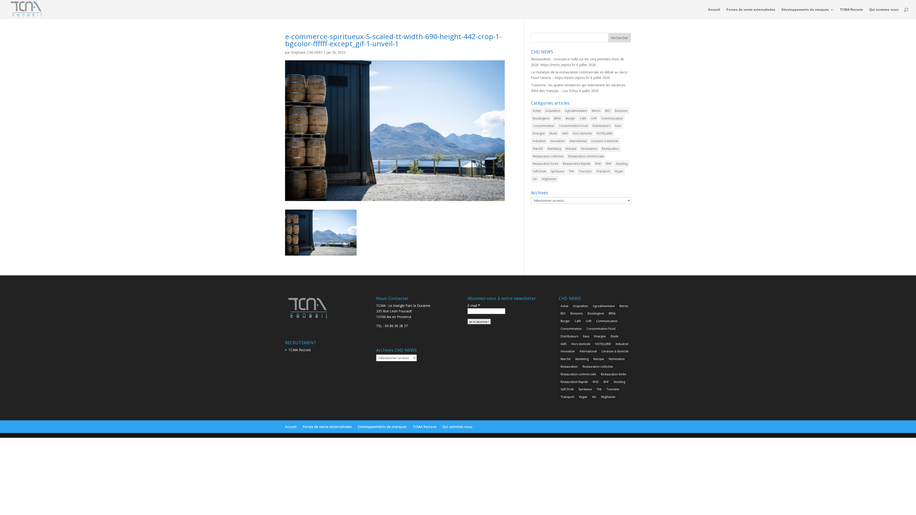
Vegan (619, 171)
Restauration (610, 149)
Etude (553, 133)
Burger (570, 118)
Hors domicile (582, 133)
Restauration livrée (545, 164)
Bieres (596, 111)
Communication (612, 118)
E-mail (474, 305)
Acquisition (552, 111)
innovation (557, 141)
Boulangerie (541, 118)
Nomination (589, 149)
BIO (607, 111)
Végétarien (549, 179)
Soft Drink (539, 171)
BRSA (557, 118)
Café (583, 118)
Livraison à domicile (604, 141)
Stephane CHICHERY (307, 52)
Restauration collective (548, 156)
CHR (594, 118)
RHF (608, 164)
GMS (565, 133)
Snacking (622, 164)
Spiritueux (557, 171)
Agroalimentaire (576, 111)
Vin (535, 179)
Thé (571, 171)
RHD (598, 164)
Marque (571, 149)
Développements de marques (805, 9)
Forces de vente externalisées (750, 9)
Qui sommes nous (884, 9)
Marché (538, 149)
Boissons (621, 111)
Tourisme (585, 171)
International (578, 141)
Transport (603, 171)
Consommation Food (573, 126)
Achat (537, 111)
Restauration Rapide (576, 164)
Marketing (554, 149)
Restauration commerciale (586, 156)
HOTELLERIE (604, 133)
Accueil (714, 9)
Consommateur (543, 126)
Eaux (618, 126)
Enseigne (539, 133)
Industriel (539, 141)
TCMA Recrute (851, 9)
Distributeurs (601, 126)
